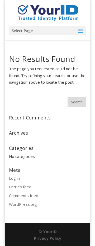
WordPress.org (23, 204)
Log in (14, 178)
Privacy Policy (47, 238)
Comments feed (23, 195)
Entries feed (20, 186)
